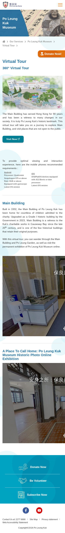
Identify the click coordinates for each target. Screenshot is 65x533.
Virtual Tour (8, 45)
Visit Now (11, 139)
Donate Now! (53, 54)
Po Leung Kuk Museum (40, 41)
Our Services (16, 41)
